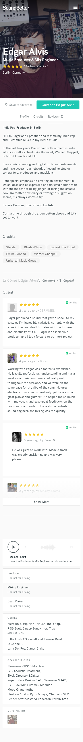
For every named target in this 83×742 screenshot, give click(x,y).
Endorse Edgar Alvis (20, 280)
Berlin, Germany (14, 72)
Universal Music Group (21, 261)
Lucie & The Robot (62, 247)
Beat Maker (15, 601)
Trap (52, 628)
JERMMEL (47, 311)
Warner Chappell (45, 254)
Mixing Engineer (18, 587)
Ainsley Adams (50, 491)
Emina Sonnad (16, 254)
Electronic (14, 624)
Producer (14, 573)
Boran (44, 361)
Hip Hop (28, 624)
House (41, 624)
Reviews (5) (55, 116)
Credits (38, 116)
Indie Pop (53, 624)
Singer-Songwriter (35, 628)
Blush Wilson (33, 247)
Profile (24, 116)
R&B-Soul (14, 628)
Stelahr (11, 247)
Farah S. (50, 440)
